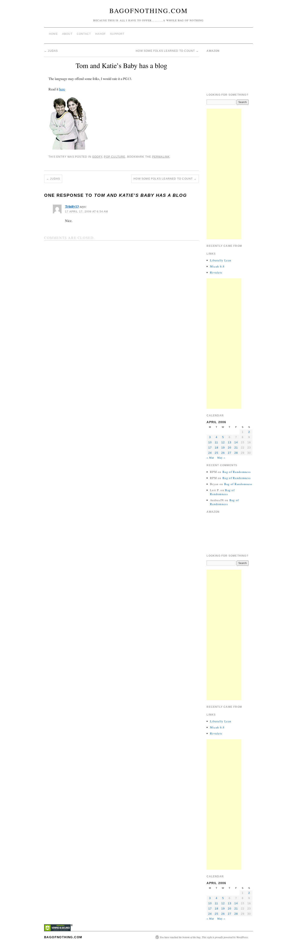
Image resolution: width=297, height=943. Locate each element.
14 (236, 442)
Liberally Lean (220, 260)
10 (210, 442)
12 (223, 442)
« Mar (210, 457)
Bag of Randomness (236, 472)
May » (221, 457)
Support (117, 33)
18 (216, 447)
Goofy (97, 156)
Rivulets (216, 272)
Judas (51, 50)
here (62, 89)
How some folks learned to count (167, 50)
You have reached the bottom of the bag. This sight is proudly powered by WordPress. (204, 937)
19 (223, 447)
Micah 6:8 (217, 266)
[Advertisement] (224, 174)
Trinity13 (72, 206)
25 (216, 452)
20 (229, 447)
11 (216, 442)
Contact (84, 33)
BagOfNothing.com (148, 10)
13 (229, 442)
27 (229, 452)
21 (236, 447)
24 (210, 452)
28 (236, 452)
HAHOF (100, 33)
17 (210, 447)
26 (223, 452)
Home (53, 33)
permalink (161, 156)
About (67, 33)
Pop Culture (114, 156)
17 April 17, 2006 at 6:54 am (86, 211)
